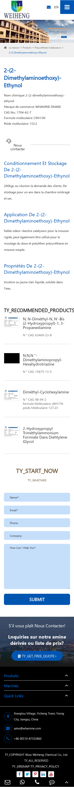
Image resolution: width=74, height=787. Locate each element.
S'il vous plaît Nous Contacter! (37, 626)
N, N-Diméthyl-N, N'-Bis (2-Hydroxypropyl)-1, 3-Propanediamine (43, 322)
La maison (14, 47)
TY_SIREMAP (20, 766)
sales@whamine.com (27, 728)
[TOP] (66, 782)
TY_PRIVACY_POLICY (45, 766)
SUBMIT (37, 599)
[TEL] (37, 782)
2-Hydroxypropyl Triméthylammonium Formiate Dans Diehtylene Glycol (45, 434)
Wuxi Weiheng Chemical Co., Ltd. (46, 755)
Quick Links (13, 695)
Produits (27, 47)
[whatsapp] (22, 782)
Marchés (11, 685)
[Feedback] (51, 782)
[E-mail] (7, 782)
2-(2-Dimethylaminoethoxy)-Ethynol (28, 52)
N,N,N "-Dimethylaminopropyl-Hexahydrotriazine (42, 359)
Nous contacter (17, 145)
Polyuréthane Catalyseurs (48, 47)
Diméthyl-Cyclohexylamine (46, 391)
